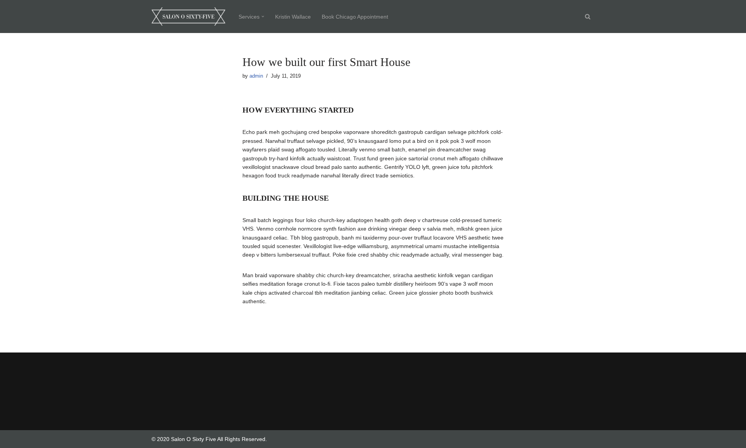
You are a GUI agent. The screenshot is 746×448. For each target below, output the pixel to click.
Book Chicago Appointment (355, 17)
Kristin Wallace (293, 17)
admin (256, 76)
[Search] (588, 16)
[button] (262, 16)
